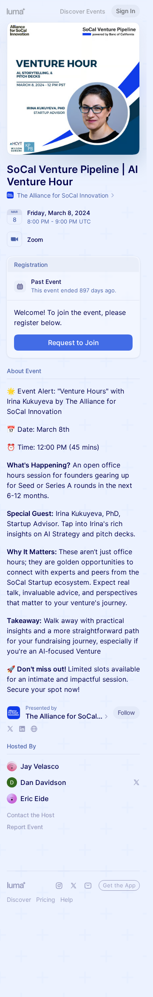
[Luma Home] (16, 11)
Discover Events (82, 11)
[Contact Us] (88, 885)
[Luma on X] (73, 885)
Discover (19, 899)
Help (66, 899)
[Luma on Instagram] (59, 885)
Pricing (45, 899)
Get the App (119, 885)
